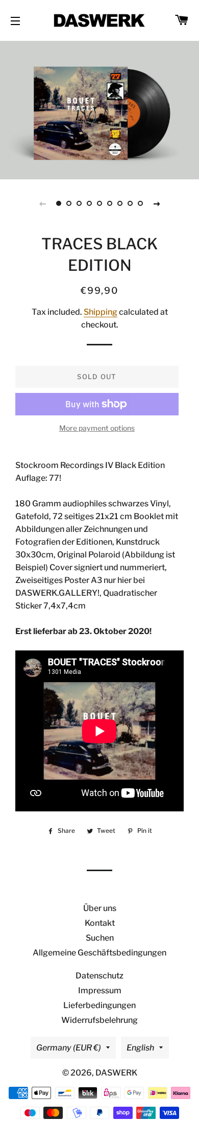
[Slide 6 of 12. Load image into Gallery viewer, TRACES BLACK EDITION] (110, 203)
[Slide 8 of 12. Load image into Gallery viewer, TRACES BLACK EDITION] (130, 203)
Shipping (100, 312)
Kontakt (100, 923)
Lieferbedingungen (99, 1005)
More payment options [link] (97, 428)
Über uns (99, 908)
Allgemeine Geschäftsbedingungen (99, 953)
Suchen (100, 938)
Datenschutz (99, 975)
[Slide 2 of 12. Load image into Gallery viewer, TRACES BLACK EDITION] (69, 203)
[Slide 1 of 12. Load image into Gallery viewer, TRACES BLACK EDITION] (59, 203)
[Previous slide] (42, 203)
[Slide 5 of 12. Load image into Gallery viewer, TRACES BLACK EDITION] (99, 203)
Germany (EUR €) (68, 1048)
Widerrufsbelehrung (99, 1020)
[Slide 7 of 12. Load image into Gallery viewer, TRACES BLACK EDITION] (120, 203)
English (140, 1048)
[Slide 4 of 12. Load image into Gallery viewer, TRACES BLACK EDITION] (89, 203)
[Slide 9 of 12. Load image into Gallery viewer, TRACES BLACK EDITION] (140, 203)
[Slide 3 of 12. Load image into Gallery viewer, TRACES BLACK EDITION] (79, 203)
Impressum (99, 990)
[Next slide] (156, 203)
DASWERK (116, 1073)
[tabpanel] (99, 108)
